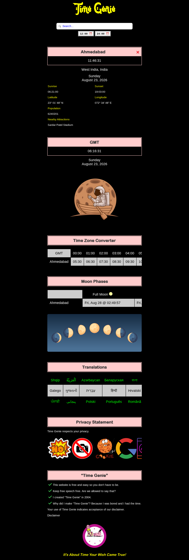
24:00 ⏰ (103, 33)
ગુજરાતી (71, 390)
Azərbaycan (90, 380)
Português (114, 402)
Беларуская (114, 380)
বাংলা (134, 380)
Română (134, 402)
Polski (90, 402)
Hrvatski (134, 390)
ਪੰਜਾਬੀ (55, 401)
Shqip (55, 380)
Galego (55, 390)
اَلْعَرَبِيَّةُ (71, 380)
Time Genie (94, 9)
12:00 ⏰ (86, 33)
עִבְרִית (90, 390)
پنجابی (71, 402)
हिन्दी (114, 390)
